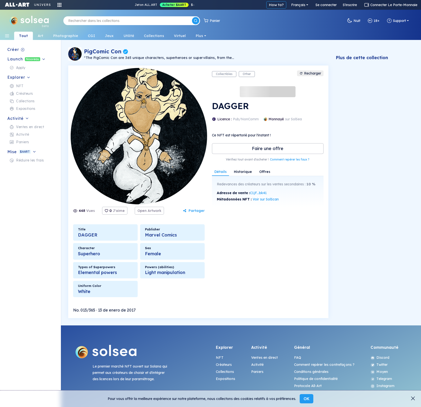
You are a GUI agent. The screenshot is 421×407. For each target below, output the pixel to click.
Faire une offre (267, 148)
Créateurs (224, 364)
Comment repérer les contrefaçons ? (324, 364)
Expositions (225, 379)
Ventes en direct (264, 357)
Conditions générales (311, 371)
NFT (219, 357)
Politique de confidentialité (316, 379)
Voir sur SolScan (266, 199)
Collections (225, 371)
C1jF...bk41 (258, 193)
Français (298, 5)
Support (399, 21)
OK (306, 398)
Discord (382, 357)
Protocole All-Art (308, 386)
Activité (257, 364)
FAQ (297, 357)
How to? (276, 4)
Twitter (382, 364)
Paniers (257, 371)
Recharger (312, 73)
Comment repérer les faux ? (289, 159)
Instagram (385, 386)
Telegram (384, 379)
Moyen (382, 371)
